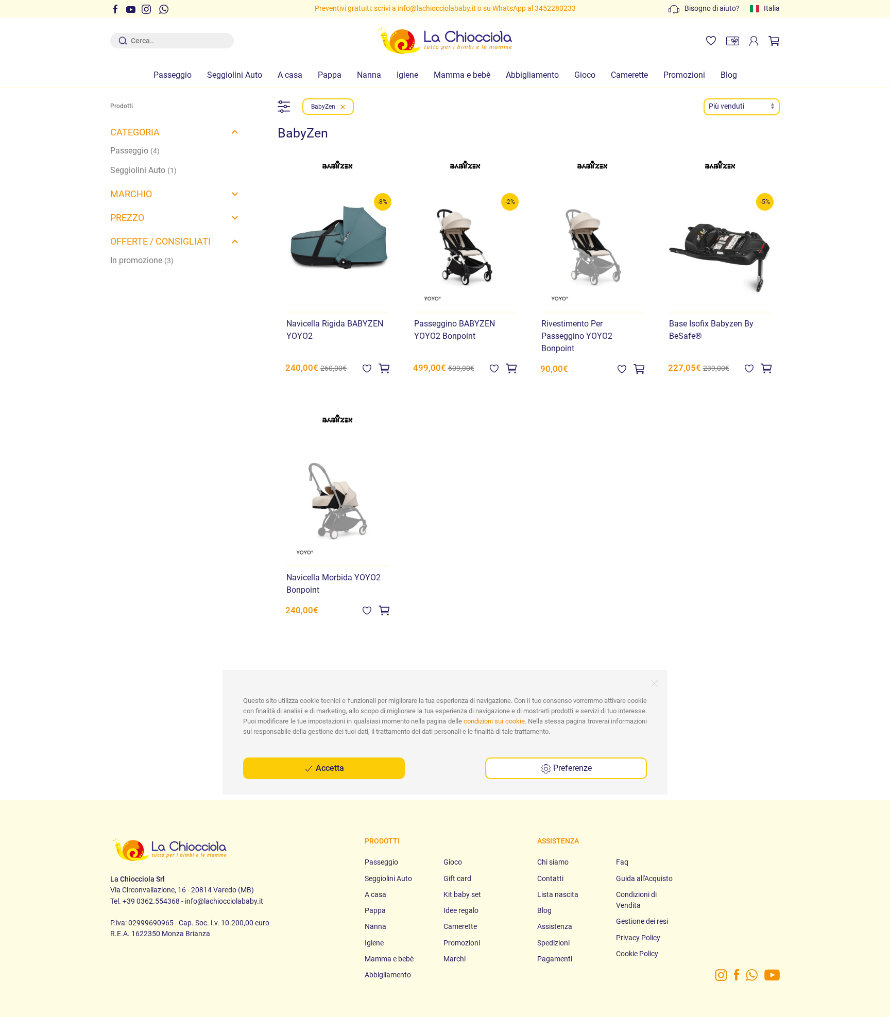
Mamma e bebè (462, 75)
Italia (772, 8)
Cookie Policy (637, 954)
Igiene (407, 75)
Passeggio (172, 75)
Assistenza (554, 926)
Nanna (369, 75)
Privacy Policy (638, 938)
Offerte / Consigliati (160, 241)
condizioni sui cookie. (495, 721)
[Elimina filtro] (342, 106)
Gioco (584, 75)
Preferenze (571, 768)
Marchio (131, 193)
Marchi (454, 959)
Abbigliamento (532, 75)
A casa (290, 75)
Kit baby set (462, 894)
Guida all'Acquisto (644, 878)
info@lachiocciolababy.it (437, 8)
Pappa (329, 75)
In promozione (142, 260)
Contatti (550, 878)
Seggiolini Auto (234, 75)
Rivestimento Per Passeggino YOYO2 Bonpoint (576, 336)
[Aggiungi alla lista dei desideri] (367, 368)
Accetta (329, 768)
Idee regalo (460, 910)
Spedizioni (553, 943)
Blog (729, 75)
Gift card (457, 878)
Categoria (135, 132)
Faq (622, 862)
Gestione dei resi (642, 921)
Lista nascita (557, 894)
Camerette (629, 75)
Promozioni (684, 75)
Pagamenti (554, 959)
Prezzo (127, 217)
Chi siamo (553, 862)
